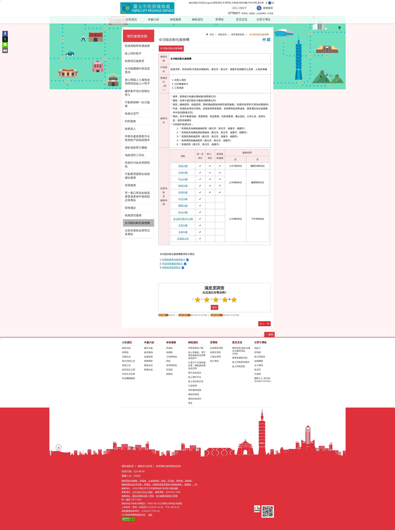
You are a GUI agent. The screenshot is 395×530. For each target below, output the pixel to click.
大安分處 (183, 225)
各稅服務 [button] (175, 19)
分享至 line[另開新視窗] (5, 45)
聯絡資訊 (148, 365)
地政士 (257, 348)
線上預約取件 (133, 53)
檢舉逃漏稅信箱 (239, 357)
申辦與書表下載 (195, 348)
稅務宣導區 (215, 352)
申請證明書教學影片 (172, 263)
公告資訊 (127, 342)
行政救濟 (192, 385)
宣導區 (214, 342)
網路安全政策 (145, 466)
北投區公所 (183, 238)
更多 (190, 403)
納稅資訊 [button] (197, 19)
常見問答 (226, 3)
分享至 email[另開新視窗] (5, 50)
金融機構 (258, 361)
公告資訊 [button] (131, 19)
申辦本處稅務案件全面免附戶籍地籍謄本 (137, 138)
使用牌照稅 (171, 365)
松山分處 (183, 212)
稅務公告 (126, 365)
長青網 (257, 352)
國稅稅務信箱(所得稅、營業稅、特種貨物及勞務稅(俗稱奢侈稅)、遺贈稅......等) (160, 484)
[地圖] (175, 488)
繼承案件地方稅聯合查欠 (137, 93)
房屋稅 (245, 13)
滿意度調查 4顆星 (225, 300)
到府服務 (130, 121)
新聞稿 (125, 352)
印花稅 (270, 13)
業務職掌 (148, 361)
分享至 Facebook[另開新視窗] (5, 33)
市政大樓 (183, 166)
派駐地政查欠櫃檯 (136, 147)
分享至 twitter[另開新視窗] (5, 39)
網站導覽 (193, 3)
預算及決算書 (128, 374)
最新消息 (126, 348)
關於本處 (148, 348)
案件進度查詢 (194, 372)
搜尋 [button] (259, 8)
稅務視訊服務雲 (134, 61)
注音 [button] (269, 40)
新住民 (257, 369)
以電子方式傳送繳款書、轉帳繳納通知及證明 (197, 365)
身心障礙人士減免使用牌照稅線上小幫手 (137, 81)
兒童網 (235, 3)
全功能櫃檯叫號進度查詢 (137, 70)
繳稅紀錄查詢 (194, 398)
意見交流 (237, 342)
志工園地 (258, 365)
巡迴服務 (130, 185)
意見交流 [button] (241, 19)
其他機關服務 (128, 378)
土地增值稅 (261, 13)
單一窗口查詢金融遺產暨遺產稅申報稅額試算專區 (137, 196)
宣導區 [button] (219, 19)
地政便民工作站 (134, 155)
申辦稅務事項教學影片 (173, 259)
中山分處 (183, 179)
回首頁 (201, 3)
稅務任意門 (132, 113)
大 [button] (273, 2)
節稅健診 (130, 207)
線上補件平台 (194, 377)
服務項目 (141, 514)
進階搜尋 (268, 8)
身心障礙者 (259, 356)
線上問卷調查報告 (240, 362)
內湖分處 (183, 192)
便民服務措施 (237, 34)
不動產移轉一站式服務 (137, 104)
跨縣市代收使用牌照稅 (137, 164)
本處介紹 (149, 342)
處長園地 (148, 352)
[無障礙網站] (128, 521)
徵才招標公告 (128, 361)
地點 (150, 514)
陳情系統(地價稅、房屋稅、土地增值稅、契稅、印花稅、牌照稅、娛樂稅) (157, 481)
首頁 (212, 34)
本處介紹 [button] (153, 19)
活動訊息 (126, 356)
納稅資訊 (222, 34)
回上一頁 (264, 323)
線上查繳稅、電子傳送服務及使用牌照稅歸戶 (197, 355)
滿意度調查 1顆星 (198, 300)
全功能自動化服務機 (137, 222)
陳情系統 (217, 3)
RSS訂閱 (252, 3)
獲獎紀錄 (148, 369)
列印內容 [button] (264, 40)
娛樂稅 (169, 374)
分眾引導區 (260, 342)
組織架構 (148, 356)
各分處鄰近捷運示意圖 (166, 496)
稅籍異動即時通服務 (137, 45)
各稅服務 (171, 342)
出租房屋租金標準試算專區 (137, 232)
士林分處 (183, 232)
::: (1, 1)
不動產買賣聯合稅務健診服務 (137, 175)
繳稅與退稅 (193, 394)
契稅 (168, 361)
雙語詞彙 (243, 3)
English (208, 3)
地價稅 (252, 13)
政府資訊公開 (128, 369)
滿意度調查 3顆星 (216, 300)
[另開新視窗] (257, 508)
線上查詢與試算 (195, 381)
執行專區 (214, 361)
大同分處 (183, 172)
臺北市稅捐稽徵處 (147, 8)
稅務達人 (130, 128)
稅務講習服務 (133, 215)
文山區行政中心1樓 (183, 219)
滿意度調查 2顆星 (207, 300)
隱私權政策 (128, 466)
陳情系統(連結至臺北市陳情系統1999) (241, 351)
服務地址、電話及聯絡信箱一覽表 (138, 496)
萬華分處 (183, 205)
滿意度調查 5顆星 (234, 300)
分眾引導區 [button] (263, 19)
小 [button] (266, 2)
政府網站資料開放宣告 (168, 466)
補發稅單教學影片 (171, 267)
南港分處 (183, 185)
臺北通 (261, 3)
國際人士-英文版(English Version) (262, 379)
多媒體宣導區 (216, 348)
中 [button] (269, 2)
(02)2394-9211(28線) (142, 492)
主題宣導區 (215, 356)
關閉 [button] (270, 334)
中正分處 (183, 199)
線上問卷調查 (238, 366)
